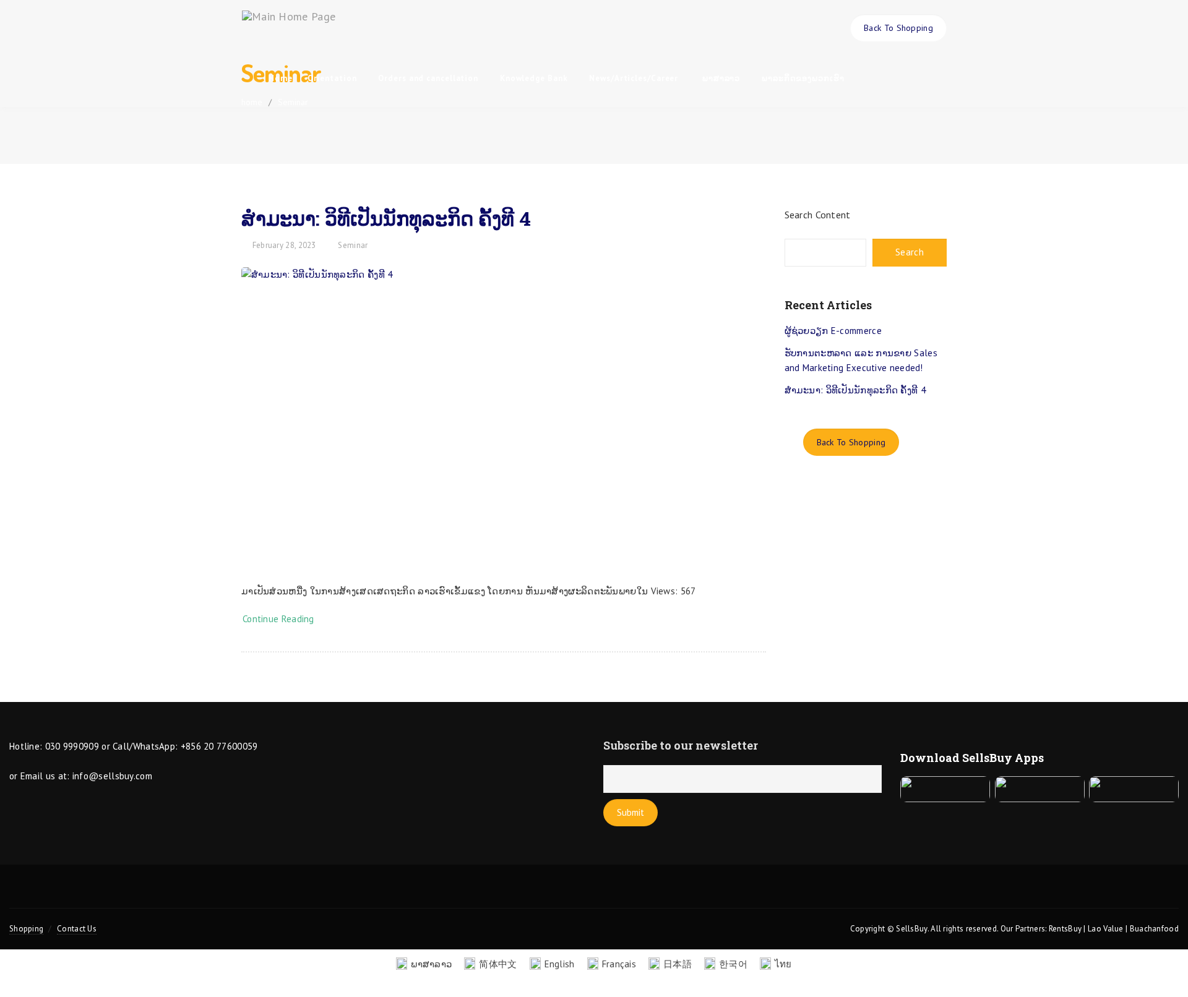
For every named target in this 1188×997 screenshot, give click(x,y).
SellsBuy (911, 928)
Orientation (333, 78)
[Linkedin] (636, 894)
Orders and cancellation (429, 78)
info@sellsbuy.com (112, 776)
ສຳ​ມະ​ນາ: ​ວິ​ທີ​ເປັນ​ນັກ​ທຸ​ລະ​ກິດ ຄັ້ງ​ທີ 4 (386, 218)
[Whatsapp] (680, 894)
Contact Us (77, 928)
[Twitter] (508, 894)
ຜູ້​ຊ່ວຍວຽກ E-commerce (833, 330)
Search (909, 252)
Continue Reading (281, 619)
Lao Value (1106, 928)
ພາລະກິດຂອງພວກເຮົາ (803, 78)
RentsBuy (1065, 928)
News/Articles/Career (635, 78)
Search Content (818, 214)
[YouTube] (594, 894)
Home (281, 78)
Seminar (353, 245)
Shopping (26, 928)
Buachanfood (1154, 928)
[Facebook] (550, 894)
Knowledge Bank (535, 78)
